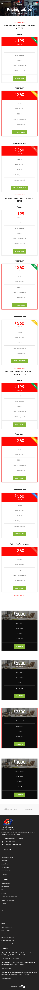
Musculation (5, 886)
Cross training (6, 930)
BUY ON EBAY (19, 78)
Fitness (4, 890)
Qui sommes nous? (7, 857)
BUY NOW (19, 646)
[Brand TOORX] (28, 809)
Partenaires (5, 867)
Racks (3, 910)
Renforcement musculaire (10, 934)
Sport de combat (7, 927)
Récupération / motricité (9, 896)
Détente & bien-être (8, 940)
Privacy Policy (6, 883)
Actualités (5, 864)
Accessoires (5, 907)
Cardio (4, 893)
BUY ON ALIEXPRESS (19, 187)
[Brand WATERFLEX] (10, 809)
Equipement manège (8, 937)
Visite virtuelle (6, 871)
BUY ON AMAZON (19, 132)
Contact (4, 874)
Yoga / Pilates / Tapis (8, 900)
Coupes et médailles (8, 944)
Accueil (14, 13)
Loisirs (4, 923)
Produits (4, 860)
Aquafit (4, 903)
